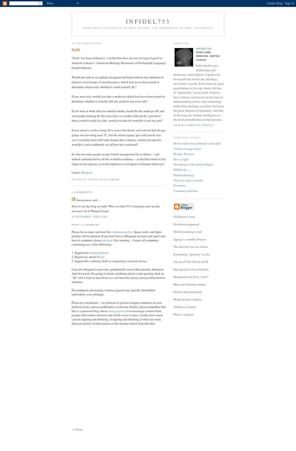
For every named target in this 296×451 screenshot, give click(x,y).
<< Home (77, 429)
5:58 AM (114, 179)
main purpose (116, 311)
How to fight (181, 159)
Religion (87, 172)
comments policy (122, 232)
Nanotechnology (183, 175)
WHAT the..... (181, 170)
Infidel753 (148, 21)
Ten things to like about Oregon (193, 164)
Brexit (101, 257)
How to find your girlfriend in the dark (197, 143)
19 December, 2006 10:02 (90, 216)
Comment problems (185, 191)
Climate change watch (187, 149)
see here (107, 240)
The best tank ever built (188, 180)
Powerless (179, 185)
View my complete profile (193, 125)
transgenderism (98, 253)
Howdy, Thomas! (183, 154)
